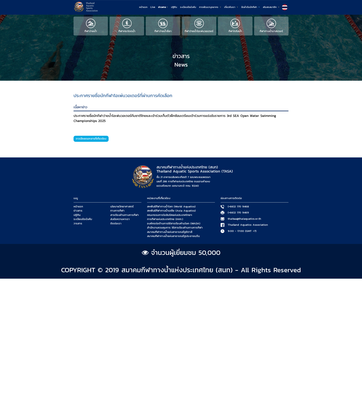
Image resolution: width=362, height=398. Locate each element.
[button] (284, 7)
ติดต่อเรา (115, 223)
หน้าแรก (143, 7)
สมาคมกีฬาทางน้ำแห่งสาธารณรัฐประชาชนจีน (173, 236)
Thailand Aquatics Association (248, 225)
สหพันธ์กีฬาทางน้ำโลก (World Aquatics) (171, 206)
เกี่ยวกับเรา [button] (230, 7)
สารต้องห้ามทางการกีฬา (124, 215)
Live (152, 7)
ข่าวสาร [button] (162, 7)
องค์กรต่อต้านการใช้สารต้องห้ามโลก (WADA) (173, 223)
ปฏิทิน (174, 7)
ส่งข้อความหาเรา (120, 219)
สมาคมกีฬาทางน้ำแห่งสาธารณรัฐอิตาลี (169, 232)
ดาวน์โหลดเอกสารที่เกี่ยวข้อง (91, 139)
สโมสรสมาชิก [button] (270, 7)
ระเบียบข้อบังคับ (188, 7)
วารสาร (78, 223)
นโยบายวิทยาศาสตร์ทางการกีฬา (122, 208)
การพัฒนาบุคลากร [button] (209, 7)
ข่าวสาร (78, 211)
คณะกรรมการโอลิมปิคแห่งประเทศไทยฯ (169, 215)
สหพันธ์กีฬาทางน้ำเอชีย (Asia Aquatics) (171, 211)
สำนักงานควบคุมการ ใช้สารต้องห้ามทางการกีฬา (175, 227)
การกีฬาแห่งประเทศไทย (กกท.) (165, 219)
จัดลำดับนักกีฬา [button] (249, 7)
